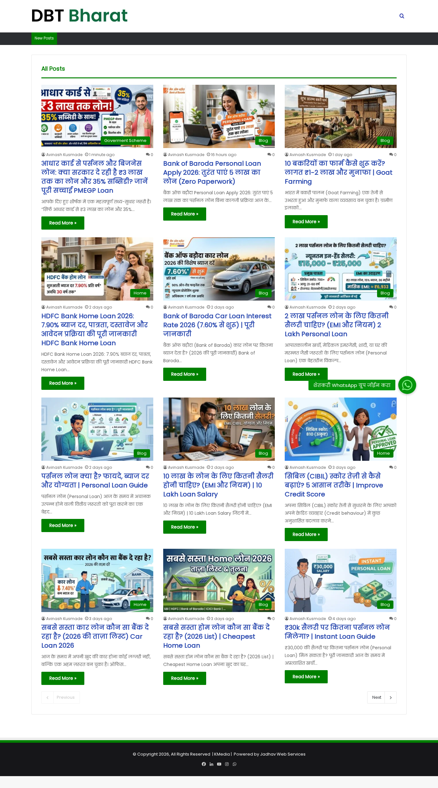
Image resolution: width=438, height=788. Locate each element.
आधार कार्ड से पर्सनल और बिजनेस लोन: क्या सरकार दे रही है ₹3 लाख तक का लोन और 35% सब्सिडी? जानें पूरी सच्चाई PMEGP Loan (94, 177)
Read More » (62, 223)
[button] (407, 385)
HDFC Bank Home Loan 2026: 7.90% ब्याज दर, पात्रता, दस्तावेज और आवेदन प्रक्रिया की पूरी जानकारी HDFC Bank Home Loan (94, 329)
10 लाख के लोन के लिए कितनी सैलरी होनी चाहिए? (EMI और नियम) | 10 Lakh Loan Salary (218, 485)
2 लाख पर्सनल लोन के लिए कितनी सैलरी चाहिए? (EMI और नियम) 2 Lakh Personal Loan (337, 324)
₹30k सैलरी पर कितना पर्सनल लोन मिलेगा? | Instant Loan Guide (337, 632)
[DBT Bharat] (79, 16)
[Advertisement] (219, 743)
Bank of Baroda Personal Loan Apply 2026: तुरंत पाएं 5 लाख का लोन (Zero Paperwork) (212, 172)
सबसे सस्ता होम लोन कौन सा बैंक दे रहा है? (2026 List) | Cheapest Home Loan (216, 636)
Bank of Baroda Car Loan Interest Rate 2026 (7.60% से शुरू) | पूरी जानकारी (217, 324)
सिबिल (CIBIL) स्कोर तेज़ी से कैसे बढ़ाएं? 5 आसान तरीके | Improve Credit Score (334, 485)
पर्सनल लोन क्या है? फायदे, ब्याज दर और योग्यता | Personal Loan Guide (95, 481)
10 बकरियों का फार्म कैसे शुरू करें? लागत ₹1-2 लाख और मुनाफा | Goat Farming (338, 172)
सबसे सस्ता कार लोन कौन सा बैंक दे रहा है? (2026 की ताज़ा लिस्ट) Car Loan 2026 (95, 636)
